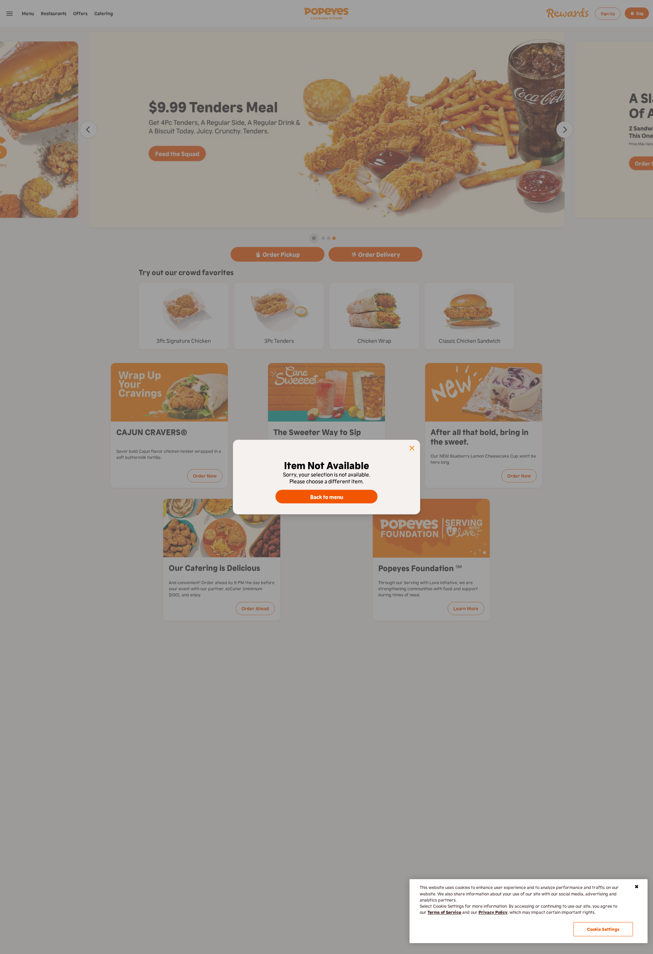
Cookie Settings (603, 929)
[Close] (636, 886)
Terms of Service (444, 912)
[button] (412, 448)
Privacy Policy (493, 912)
